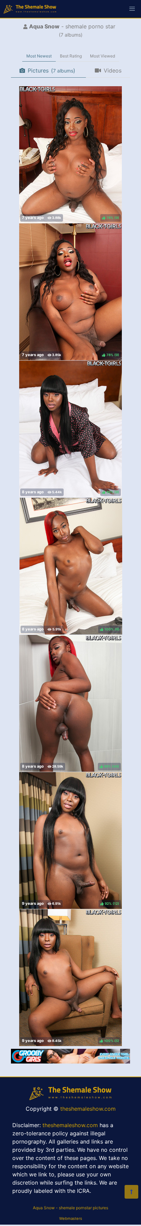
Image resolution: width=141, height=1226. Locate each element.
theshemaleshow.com (88, 1108)
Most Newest (39, 55)
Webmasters (70, 1218)
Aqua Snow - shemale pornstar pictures (70, 1207)
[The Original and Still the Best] (70, 1061)
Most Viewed (102, 55)
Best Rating (71, 55)
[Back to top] (131, 1192)
